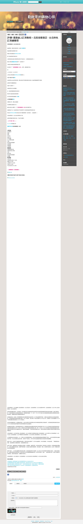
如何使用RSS (70, 155)
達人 (8, 123)
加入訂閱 (66, 157)
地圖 (69, 51)
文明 (66, 136)
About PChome (47, 521)
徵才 (52, 521)
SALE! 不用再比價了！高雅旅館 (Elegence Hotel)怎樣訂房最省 (69, 105)
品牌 (64, 136)
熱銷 (18, 96)
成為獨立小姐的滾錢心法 (68, 66)
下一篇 (27, 32)
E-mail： (13, 495)
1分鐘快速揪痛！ (66, 64)
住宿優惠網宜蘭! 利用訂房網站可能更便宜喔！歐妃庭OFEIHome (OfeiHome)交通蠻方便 (24, 462)
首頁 (24, 29)
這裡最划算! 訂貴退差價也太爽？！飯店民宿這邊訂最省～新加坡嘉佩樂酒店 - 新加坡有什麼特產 (69, 99)
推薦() (18, 483)
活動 (59, 29)
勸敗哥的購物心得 (41, 17)
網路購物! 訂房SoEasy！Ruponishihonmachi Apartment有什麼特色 (69, 89)
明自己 (72, 136)
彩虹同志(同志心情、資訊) (16, 480)
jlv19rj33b (58, 477)
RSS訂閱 (66, 155)
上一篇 (23, 32)
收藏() (25, 483)
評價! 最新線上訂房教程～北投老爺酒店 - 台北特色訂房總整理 (69, 123)
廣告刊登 (32, 521)
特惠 (13, 99)
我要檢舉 (57, 469)
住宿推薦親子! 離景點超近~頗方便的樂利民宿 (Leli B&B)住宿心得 (20, 461)
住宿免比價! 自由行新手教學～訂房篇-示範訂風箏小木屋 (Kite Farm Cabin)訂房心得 (69, 114)
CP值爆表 (23, 48)
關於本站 (69, 47)
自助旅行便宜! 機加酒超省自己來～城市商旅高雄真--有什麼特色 (69, 110)
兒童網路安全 (42, 521)
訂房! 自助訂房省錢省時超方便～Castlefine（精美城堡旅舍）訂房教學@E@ (22, 465)
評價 (10, 123)
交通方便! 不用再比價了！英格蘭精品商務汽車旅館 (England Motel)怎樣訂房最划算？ (69, 119)
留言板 (69, 49)
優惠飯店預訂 (14, 61)
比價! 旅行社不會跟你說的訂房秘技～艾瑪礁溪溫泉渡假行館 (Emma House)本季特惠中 (69, 127)
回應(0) (10, 483)
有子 (69, 136)
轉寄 (23, 479)
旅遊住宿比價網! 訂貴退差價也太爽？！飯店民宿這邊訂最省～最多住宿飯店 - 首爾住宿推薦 (25, 464)
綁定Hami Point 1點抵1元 (68, 62)
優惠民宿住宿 (10, 126)
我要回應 (57, 483)
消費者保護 (37, 521)
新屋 (65, 139)
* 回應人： (13, 493)
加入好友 (69, 53)
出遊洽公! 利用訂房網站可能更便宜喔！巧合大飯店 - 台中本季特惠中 (69, 94)
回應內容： (13, 500)
